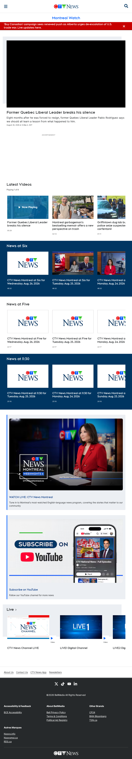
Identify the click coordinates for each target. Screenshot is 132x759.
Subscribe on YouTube (23, 589)
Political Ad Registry (57, 720)
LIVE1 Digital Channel (73, 648)
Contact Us (22, 672)
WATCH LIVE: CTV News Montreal (31, 497)
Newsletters (55, 672)
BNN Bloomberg (97, 716)
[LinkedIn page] (76, 684)
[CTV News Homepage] (66, 6)
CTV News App (38, 672)
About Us (9, 672)
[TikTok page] (63, 684)
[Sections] (6, 6)
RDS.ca (8, 741)
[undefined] (27, 214)
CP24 (92, 712)
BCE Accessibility (13, 712)
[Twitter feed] (56, 684)
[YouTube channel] (69, 684)
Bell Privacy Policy (56, 712)
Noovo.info (9, 733)
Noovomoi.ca (11, 737)
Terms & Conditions (57, 716)
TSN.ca (93, 720)
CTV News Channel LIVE (23, 648)
